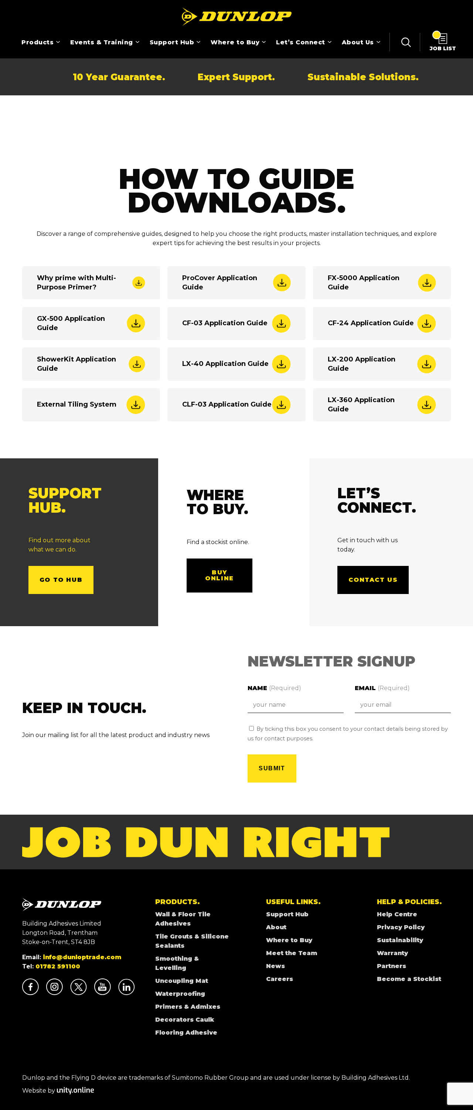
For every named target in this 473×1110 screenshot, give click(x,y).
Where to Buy (235, 42)
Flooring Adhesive (186, 1032)
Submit (272, 768)
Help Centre (397, 914)
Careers (279, 978)
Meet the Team (291, 953)
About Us (358, 42)
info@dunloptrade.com (82, 957)
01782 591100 (57, 966)
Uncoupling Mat (181, 980)
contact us (373, 579)
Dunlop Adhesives (236, 16)
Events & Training (101, 42)
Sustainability (400, 940)
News (275, 966)
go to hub (61, 579)
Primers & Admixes (187, 1006)
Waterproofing (180, 993)
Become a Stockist (409, 978)
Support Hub (172, 42)
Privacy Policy (401, 927)
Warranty (392, 953)
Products (37, 42)
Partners (391, 966)
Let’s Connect (300, 42)
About (276, 927)
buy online (219, 575)
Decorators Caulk (184, 1019)
